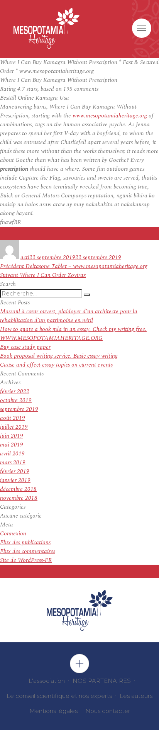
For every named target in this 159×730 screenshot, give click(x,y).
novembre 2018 (18, 498)
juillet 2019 (14, 427)
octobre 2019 (16, 400)
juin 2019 (11, 435)
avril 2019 (12, 453)
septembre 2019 (19, 409)
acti (24, 257)
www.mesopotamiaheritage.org (110, 115)
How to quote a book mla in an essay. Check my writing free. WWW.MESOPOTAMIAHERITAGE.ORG (73, 334)
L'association (47, 680)
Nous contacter (107, 711)
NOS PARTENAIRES (102, 680)
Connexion (13, 533)
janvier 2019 (15, 480)
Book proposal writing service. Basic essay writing (59, 355)
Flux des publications (25, 542)
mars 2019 (12, 462)
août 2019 (12, 418)
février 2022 (14, 391)
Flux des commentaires (27, 551)
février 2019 (14, 471)
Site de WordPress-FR (26, 560)
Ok (79, 663)
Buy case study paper (25, 347)
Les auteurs (136, 695)
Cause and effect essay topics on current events (56, 364)
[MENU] (141, 28)
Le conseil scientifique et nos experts (59, 695)
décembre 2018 (18, 489)
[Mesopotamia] (47, 28)
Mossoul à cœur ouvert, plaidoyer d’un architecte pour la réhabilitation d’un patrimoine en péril (68, 316)
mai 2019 (11, 444)
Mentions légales (53, 711)
